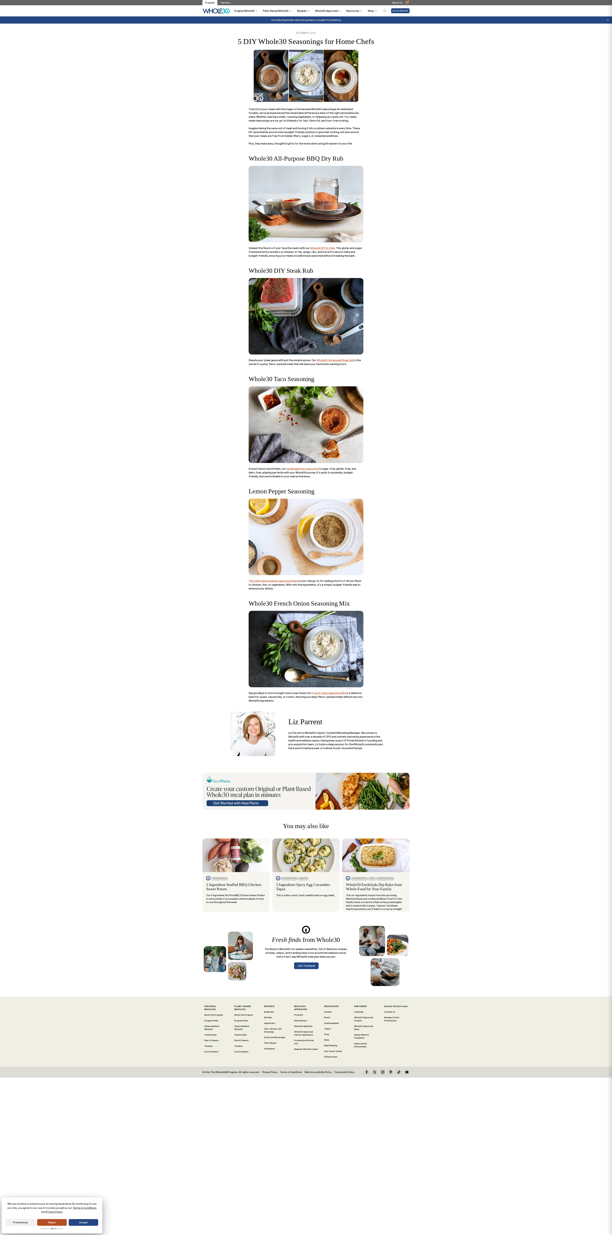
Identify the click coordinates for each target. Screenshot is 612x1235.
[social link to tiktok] (398, 1072)
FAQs (326, 1040)
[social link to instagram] (382, 1072)
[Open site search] (384, 10)
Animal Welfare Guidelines (361, 1036)
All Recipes (269, 1048)
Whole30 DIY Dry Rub (322, 248)
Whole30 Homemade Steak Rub (335, 360)
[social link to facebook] (366, 1072)
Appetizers (269, 1023)
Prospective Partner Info (304, 1042)
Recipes (302, 10)
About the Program (213, 1015)
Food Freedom (211, 1051)
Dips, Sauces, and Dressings (272, 1030)
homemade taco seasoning (302, 468)
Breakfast (269, 1012)
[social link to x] (374, 1072)
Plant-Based (270, 1043)
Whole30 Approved (326, 10)
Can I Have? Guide (333, 1051)
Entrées (268, 1017)
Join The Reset (306, 965)
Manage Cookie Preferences (391, 1019)
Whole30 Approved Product (363, 1019)
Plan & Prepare (211, 1040)
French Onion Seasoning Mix (329, 693)
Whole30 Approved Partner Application (303, 1033)
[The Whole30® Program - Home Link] (216, 10)
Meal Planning (330, 1045)
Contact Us (389, 1012)
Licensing (358, 1012)
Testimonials (210, 1034)
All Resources (330, 1056)
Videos (327, 1028)
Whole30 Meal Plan (303, 1026)
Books (327, 1017)
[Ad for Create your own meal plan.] (306, 791)
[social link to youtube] (407, 1072)
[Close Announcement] (607, 20)
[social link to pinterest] (390, 1072)
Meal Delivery (300, 1020)
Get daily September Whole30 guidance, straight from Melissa (306, 19)
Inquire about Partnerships (360, 1045)
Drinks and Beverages (274, 1037)
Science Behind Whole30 (211, 1027)
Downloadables (331, 1023)
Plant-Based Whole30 (276, 10)
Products (298, 1015)
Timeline (208, 1046)
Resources (352, 10)
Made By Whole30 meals (306, 1049)
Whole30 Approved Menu (363, 1027)
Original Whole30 (244, 10)
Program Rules (211, 1020)
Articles (328, 1012)
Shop (371, 10)
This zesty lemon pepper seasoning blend (273, 580)
